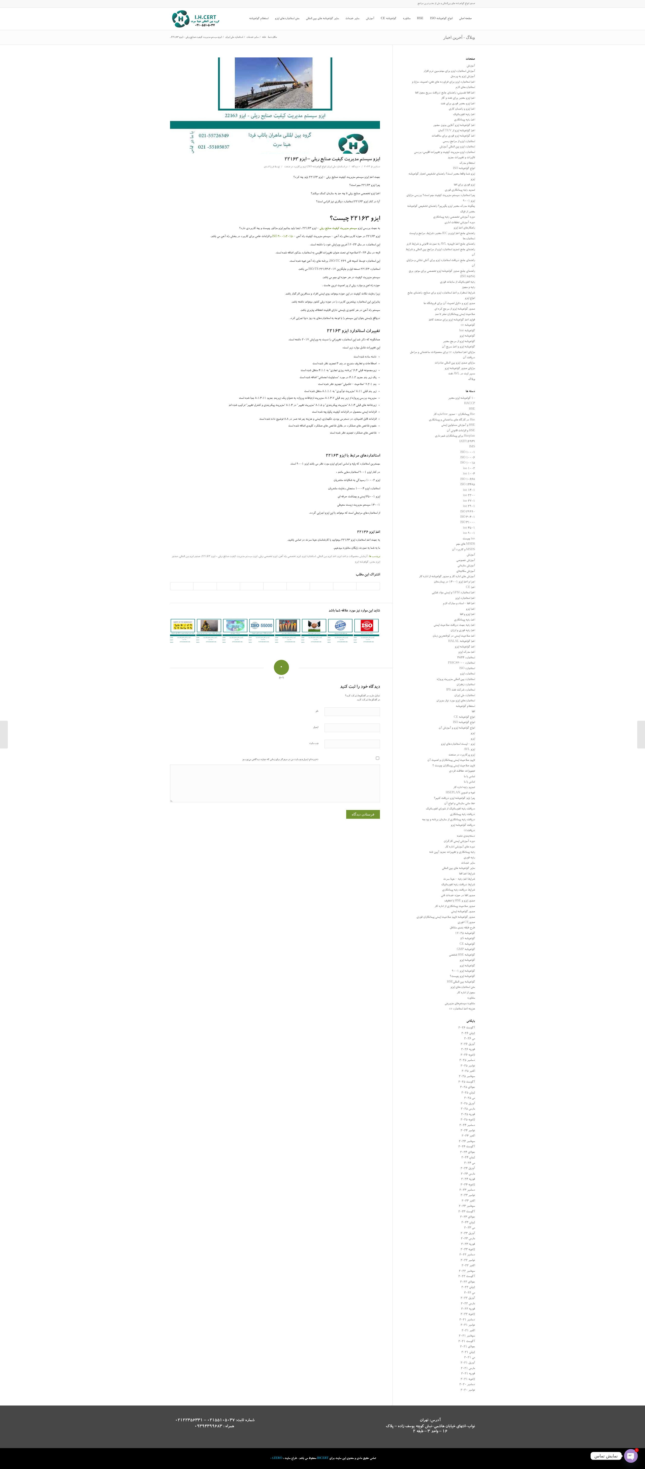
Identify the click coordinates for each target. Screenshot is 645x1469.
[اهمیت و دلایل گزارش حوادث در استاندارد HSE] (641, 734)
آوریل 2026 (468, 1044)
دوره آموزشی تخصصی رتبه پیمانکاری (454, 217)
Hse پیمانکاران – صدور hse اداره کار (454, 414)
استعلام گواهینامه (465, 706)
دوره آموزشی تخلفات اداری (459, 222)
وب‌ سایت (313, 743)
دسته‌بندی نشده (466, 836)
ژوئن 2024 (468, 1157)
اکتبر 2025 (468, 1071)
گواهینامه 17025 (465, 933)
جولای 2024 (467, 1152)
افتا (473, 711)
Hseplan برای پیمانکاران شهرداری (455, 436)
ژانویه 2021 (468, 1379)
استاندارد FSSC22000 (461, 663)
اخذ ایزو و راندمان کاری (462, 109)
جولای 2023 (467, 1217)
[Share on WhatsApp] (321, 586)
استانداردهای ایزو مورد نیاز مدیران (455, 701)
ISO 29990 (467, 512)
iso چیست (469, 539)
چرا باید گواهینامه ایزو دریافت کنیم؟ (454, 798)
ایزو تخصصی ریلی (268, 556)
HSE (472, 409)
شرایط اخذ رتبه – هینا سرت (459, 879)
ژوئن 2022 (468, 1287)
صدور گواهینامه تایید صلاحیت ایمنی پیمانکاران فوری (445, 917)
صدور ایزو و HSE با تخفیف (459, 901)
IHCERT (323, 1458)
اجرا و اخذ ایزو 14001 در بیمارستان (454, 582)
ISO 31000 (467, 522)
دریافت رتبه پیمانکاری (462, 814)
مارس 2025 (468, 1109)
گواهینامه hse (467, 331)
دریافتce (469, 830)
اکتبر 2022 (468, 1265)
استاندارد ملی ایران (336, 167)
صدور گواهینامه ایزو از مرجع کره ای (454, 309)
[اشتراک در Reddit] (205, 586)
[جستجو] (242, 19)
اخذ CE (470, 587)
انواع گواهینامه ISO (316, 167)
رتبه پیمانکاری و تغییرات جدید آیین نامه (452, 852)
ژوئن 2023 (468, 1222)
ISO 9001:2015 (282, 236)
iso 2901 (469, 506)
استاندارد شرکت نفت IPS (460, 690)
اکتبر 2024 (468, 1136)
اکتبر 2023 (468, 1201)
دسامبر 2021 (467, 1320)
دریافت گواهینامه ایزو (463, 825)
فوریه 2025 (468, 1114)
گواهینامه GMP (466, 949)
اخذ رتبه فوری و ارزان (462, 630)
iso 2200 (469, 495)
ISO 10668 (467, 479)
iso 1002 (469, 468)
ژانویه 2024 (468, 1185)
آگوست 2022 (466, 1276)
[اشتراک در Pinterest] (298, 586)
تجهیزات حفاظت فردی (462, 771)
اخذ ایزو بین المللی (326, 556)
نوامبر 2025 (468, 1066)
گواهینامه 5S (467, 938)
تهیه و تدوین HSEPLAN (460, 793)
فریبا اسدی (269, 167)
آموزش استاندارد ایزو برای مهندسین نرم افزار (449, 71)
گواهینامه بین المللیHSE (461, 982)
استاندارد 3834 (466, 658)
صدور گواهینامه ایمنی (463, 911)
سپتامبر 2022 (467, 1271)
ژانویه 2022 (468, 1314)
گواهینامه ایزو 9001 (463, 971)
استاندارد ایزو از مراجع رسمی (459, 141)
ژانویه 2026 (468, 1055)
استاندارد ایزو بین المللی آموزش (457, 147)
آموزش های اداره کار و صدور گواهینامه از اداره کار (447, 576)
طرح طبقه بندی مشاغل (462, 928)
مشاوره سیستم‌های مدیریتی (460, 1003)
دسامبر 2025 (467, 1060)
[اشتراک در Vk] (228, 586)
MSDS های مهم (465, 544)
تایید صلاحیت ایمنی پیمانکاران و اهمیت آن (451, 760)
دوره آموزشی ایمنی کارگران (459, 841)
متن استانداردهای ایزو (462, 987)
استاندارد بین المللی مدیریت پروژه (456, 679)
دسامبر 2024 (467, 1125)
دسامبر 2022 (467, 1255)
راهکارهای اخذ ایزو (464, 228)
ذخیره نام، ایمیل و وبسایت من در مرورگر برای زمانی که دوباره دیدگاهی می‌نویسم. (280, 759)
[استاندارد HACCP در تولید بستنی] (288, 631)
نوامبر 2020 (468, 1390)
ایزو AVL (469, 749)
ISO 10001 (467, 452)
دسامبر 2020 (467, 1384)
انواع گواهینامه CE (464, 717)
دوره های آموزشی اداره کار (460, 847)
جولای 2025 (467, 1087)
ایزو (473, 733)
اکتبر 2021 (468, 1330)
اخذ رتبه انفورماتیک (464, 114)
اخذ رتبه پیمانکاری (464, 120)
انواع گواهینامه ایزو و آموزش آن (457, 728)
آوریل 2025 (468, 1103)
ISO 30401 (467, 517)
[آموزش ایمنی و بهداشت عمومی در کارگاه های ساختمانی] (183, 631)
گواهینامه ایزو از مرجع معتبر (459, 341)
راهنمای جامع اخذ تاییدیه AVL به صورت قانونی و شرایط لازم (441, 244)
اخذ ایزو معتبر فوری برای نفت (458, 104)
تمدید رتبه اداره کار (464, 787)
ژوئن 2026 (468, 1033)
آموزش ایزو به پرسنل (462, 76)
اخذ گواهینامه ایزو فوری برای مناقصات (453, 136)
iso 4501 (469, 528)
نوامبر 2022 (468, 1260)
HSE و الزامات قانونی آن (461, 431)
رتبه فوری (469, 858)
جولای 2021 (467, 1347)
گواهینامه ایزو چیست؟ (462, 976)
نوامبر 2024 (468, 1130)
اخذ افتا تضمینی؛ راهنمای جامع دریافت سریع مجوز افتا (445, 93)
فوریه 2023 (468, 1244)
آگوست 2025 (466, 1082)
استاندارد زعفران (466, 685)
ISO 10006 (467, 458)
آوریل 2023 (468, 1233)
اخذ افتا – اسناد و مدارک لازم (459, 603)
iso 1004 (469, 474)
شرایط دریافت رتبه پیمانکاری (458, 890)
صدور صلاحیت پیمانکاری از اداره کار (455, 906)
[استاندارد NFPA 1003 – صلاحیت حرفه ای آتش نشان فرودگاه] (209, 631)
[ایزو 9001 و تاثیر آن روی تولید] (340, 631)
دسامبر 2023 (467, 1190)
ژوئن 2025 (468, 1093)
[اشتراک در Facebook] (368, 586)
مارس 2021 (468, 1368)
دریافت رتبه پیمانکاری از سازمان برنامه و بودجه (448, 820)
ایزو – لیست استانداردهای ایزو (458, 744)
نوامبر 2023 (468, 1195)
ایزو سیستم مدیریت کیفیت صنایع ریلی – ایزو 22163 (332, 159)
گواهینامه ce (468, 325)
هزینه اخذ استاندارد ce (462, 1009)
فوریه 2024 (468, 1179)
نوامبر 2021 (468, 1325)
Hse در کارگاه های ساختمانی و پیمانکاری (452, 420)
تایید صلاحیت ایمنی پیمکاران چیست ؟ (453, 766)
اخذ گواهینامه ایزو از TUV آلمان (456, 131)
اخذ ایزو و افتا (467, 614)
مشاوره (471, 998)
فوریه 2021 (468, 1374)
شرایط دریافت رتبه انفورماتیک (458, 885)
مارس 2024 (468, 1174)
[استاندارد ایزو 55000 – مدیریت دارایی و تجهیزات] (261, 631)
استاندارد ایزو (309, 556)
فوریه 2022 (468, 1309)
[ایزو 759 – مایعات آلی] (235, 631)
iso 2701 (469, 501)
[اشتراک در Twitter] (344, 586)
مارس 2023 (468, 1239)
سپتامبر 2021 (467, 1336)
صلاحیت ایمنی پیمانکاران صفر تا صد (455, 314)
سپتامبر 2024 (467, 1141)
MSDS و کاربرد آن (463, 549)
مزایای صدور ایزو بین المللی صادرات (455, 363)
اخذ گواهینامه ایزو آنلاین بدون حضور (454, 125)
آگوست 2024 (466, 1147)
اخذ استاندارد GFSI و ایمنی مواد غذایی (453, 593)
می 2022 (469, 1293)
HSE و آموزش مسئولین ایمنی (458, 425)
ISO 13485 (467, 484)
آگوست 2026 (466, 1028)
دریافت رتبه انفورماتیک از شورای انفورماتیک (450, 809)
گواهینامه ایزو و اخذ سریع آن (458, 347)
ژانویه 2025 (468, 1120)
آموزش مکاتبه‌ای (465, 571)
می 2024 (469, 1163)
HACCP (469, 403)
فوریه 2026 (468, 1049)
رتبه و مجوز (468, 287)
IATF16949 (467, 441)
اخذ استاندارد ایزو (465, 598)
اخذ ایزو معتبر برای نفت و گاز (458, 98)
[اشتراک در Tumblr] (251, 586)
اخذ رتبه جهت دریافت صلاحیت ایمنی (454, 625)
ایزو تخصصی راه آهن (290, 556)
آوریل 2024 (468, 1168)
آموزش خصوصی (465, 560)
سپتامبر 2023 (467, 1206)
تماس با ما (469, 776)
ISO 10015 (467, 463)
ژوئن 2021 (468, 1352)
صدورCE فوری (466, 922)
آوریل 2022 (468, 1298)
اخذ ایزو (470, 609)
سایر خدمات (468, 863)
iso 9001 (469, 533)
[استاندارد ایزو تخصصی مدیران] (366, 631)
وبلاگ (471, 379)
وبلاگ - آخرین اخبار (459, 37)
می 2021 (469, 1357)
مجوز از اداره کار (466, 993)
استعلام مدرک (467, 163)
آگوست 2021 (466, 1341)
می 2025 (469, 1098)
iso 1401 (469, 490)
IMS (472, 447)
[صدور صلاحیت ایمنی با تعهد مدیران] (314, 631)
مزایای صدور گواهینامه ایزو (460, 368)
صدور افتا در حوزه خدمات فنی (458, 895)
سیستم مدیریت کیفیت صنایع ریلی (338, 228)
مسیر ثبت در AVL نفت (461, 374)
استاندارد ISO (467, 668)
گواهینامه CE (467, 944)
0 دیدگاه (355, 167)
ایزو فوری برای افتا (464, 185)
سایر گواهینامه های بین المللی (458, 868)
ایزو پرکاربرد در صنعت (295, 167)
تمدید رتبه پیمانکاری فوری (460, 190)
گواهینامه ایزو (361, 562)
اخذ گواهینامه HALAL (461, 641)
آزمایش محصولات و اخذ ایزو (352, 556)
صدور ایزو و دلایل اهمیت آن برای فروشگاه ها (449, 303)
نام (317, 711)
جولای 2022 (467, 1282)
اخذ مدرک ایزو (466, 652)
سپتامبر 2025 (467, 1076)
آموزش (471, 66)
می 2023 (469, 1228)
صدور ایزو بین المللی (189, 556)
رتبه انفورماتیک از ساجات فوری (457, 282)
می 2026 (469, 1038)
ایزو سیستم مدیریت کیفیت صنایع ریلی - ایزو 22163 (229, 556)
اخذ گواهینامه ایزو (465, 647)
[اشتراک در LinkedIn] (275, 586)
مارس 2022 (468, 1303)
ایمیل (315, 727)
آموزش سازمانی (466, 566)
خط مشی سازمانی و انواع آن (459, 803)
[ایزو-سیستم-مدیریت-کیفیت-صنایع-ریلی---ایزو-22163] (275, 105)
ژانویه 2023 (468, 1249)
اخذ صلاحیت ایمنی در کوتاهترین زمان (454, 636)
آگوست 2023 (466, 1212)
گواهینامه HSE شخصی (462, 955)
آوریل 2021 (468, 1363)
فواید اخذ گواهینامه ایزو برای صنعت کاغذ (452, 320)
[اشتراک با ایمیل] (181, 586)
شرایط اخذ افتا (467, 874)
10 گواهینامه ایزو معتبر (461, 398)
